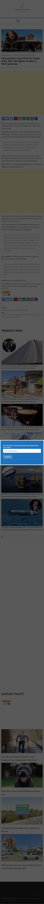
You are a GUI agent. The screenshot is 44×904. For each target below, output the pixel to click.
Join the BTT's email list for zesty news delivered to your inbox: (21, 446)
